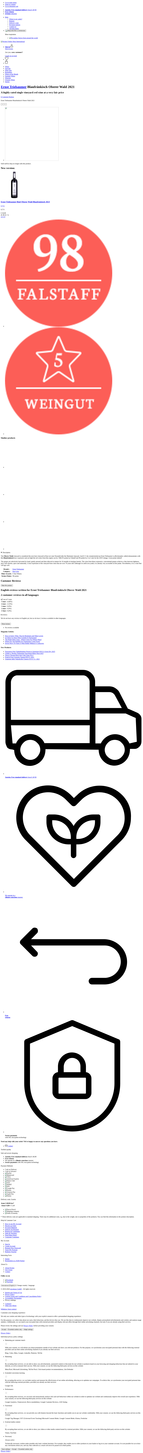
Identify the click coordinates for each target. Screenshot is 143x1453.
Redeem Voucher (10, 1252)
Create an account (11, 56)
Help (6, 17)
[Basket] (73, 62)
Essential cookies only (15, 1329)
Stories (7, 1259)
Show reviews (6, 624)
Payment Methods (11, 1228)
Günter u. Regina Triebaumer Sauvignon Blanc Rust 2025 (24, 653)
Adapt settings (28, 1329)
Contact (7, 1272)
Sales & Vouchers (11, 1233)
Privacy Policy (10, 1294)
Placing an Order (10, 1226)
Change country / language (26, 1285)
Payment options (14, 25)
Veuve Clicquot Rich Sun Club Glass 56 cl (19, 655)
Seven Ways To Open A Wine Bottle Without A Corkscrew (24, 643)
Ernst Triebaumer (13, 87)
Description (6, 552)
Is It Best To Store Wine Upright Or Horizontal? (21, 638)
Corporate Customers (12, 1237)
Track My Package (11, 1250)
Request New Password (13, 1248)
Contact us (12, 27)
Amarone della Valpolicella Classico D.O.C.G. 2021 (22, 659)
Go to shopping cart (11, 6)
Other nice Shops (10, 1305)
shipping (11, 14)
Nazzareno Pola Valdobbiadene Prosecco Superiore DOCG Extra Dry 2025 (30, 651)
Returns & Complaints (12, 1231)
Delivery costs (14, 23)
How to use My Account (13, 1224)
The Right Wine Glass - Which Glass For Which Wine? (23, 640)
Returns (11, 21)
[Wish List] (6, 59)
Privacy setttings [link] (10, 1300)
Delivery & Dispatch (12, 1229)
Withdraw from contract (9, 1309)
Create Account (10, 1246)
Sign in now (9, 49)
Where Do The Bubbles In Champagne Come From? (22, 641)
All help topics (14, 28)
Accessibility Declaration (13, 1298)
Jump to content (10, 4)
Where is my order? (15, 19)
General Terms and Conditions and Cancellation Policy (23, 1296)
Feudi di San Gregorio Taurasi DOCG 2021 (19, 657)
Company (8, 1304)
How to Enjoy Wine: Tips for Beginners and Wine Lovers (24, 636)
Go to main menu (11, 2)
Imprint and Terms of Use (13, 1292)
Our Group (8, 1270)
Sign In (7, 1244)
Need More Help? (11, 1235)
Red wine (16, 571)
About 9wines (9, 1268)
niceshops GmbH (16, 1289)
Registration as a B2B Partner (15, 1261)
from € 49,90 (20, 10)
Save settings (6, 1449)
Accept (4, 1329)
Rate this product (7, 585)
